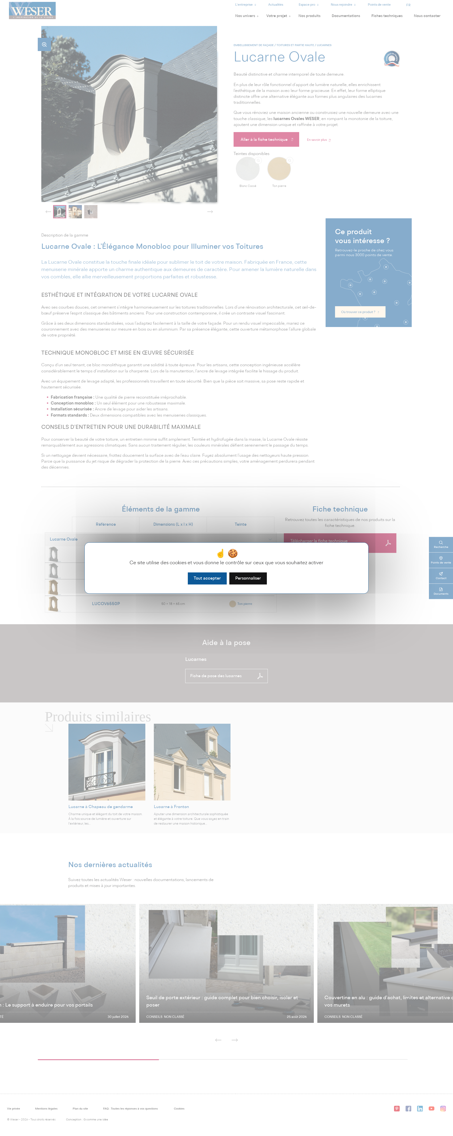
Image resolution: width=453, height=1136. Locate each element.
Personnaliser (248, 578)
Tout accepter (207, 578)
